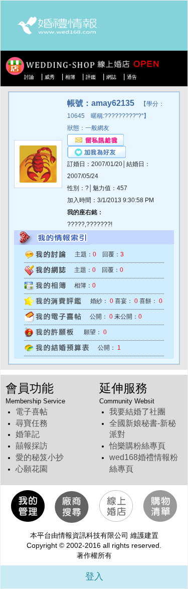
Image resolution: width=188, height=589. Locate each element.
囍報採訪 (32, 445)
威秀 (50, 77)
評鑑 (91, 77)
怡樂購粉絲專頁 (137, 445)
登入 (94, 576)
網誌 (111, 77)
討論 (29, 77)
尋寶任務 (32, 423)
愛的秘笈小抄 (40, 457)
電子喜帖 (32, 411)
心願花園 (32, 469)
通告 (132, 77)
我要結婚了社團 (137, 411)
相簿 (70, 77)
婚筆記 (28, 434)
